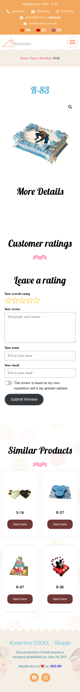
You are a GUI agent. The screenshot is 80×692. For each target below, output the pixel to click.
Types (33, 58)
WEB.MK (56, 666)
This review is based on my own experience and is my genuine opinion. (41, 385)
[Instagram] (45, 677)
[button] (72, 42)
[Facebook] (34, 677)
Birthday (45, 58)
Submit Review (24, 399)
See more (20, 524)
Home (24, 58)
